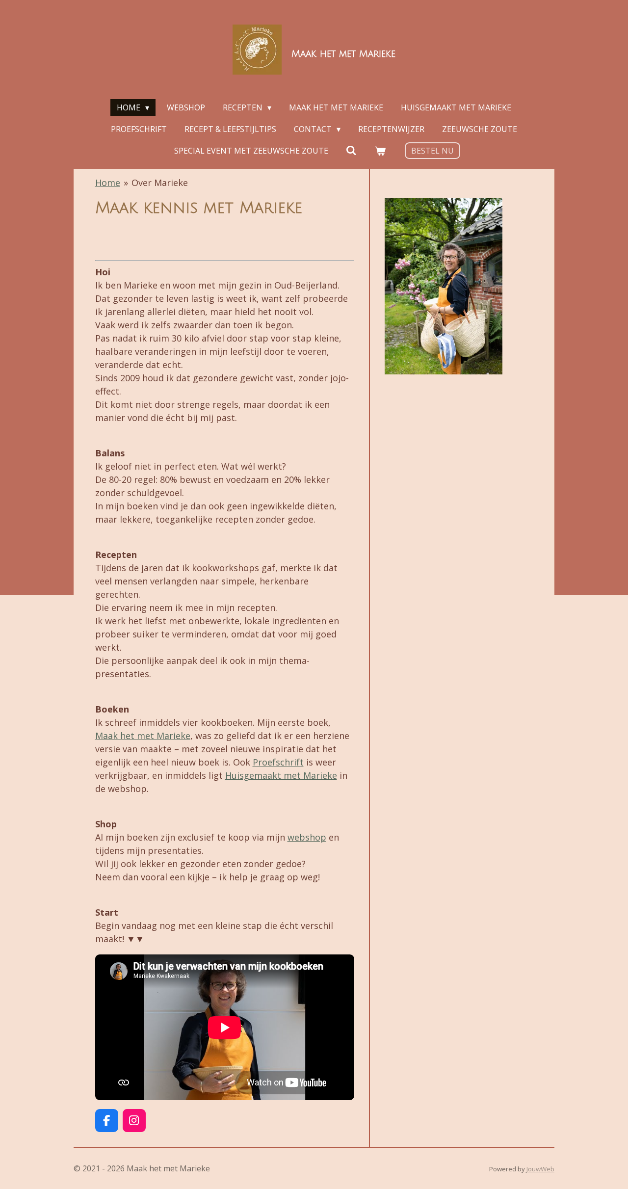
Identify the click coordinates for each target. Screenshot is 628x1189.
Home (107, 182)
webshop (307, 837)
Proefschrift (278, 762)
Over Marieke (159, 182)
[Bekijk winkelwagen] (380, 150)
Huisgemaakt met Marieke (281, 775)
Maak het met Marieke (142, 735)
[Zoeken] (351, 150)
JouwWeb (540, 1168)
